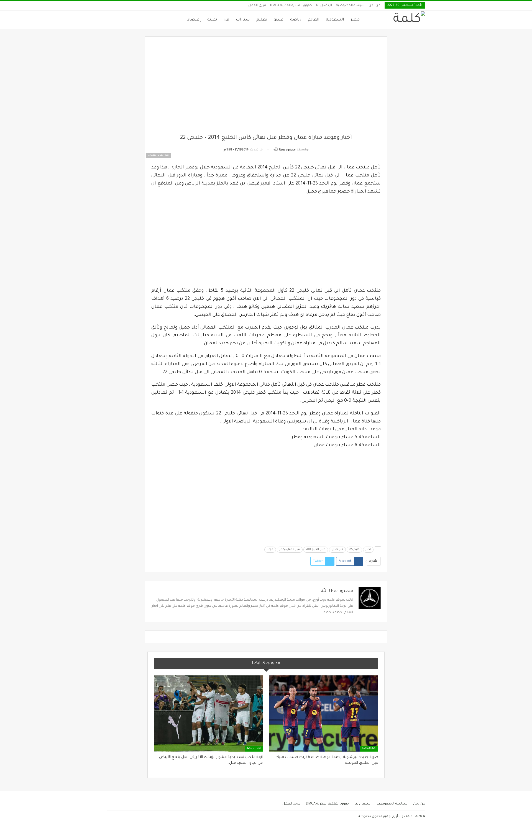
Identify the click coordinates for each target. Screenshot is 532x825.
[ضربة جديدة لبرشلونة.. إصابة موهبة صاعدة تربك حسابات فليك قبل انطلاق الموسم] (323, 713)
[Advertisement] (266, 88)
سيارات (243, 20)
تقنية (212, 20)
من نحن (374, 5)
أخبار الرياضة (369, 748)
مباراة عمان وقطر (290, 549)
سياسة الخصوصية (350, 5)
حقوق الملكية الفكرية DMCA (291, 5)
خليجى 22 (354, 549)
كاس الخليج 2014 (315, 549)
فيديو (278, 20)
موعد (270, 549)
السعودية (335, 20)
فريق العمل (257, 5)
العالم (313, 20)
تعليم (261, 20)
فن (226, 20)
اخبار (368, 549)
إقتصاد (194, 20)
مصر (355, 20)
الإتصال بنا (324, 5)
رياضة (295, 20)
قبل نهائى (337, 549)
